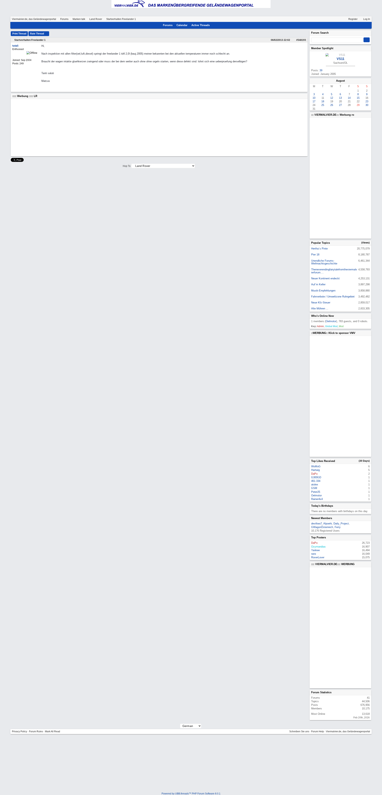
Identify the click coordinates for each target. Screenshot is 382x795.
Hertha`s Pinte (319, 248)
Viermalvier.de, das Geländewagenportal (34, 19)
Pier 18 (315, 254)
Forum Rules (36, 731)
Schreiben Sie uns (299, 731)
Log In (366, 19)
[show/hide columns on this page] (368, 25)
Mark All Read (52, 731)
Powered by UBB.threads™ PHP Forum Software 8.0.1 (191, 793)
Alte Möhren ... (319, 308)
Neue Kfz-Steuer (320, 302)
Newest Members (321, 518)
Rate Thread (37, 33)
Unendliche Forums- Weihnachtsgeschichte (324, 262)
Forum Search (320, 32)
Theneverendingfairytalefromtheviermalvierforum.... (334, 271)
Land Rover (95, 19)
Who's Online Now (322, 315)
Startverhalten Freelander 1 (30, 40)
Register (353, 19)
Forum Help (317, 731)
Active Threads (200, 25)
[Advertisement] (131, 127)
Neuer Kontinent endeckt (325, 278)
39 (321, 70)
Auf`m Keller (318, 284)
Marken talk (79, 19)
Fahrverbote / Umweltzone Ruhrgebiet (333, 296)
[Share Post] (292, 40)
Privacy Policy (19, 731)
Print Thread (19, 33)
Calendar (181, 25)
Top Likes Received (323, 461)
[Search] (363, 25)
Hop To (127, 166)
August (340, 80)
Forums (64, 19)
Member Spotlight (322, 48)
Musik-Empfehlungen (323, 290)
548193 (302, 40)
